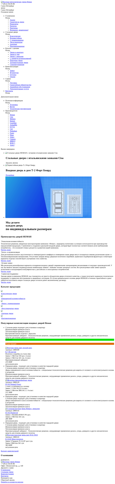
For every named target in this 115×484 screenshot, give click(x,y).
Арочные (13, 44)
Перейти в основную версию (12, 482)
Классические (15, 36)
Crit (11, 129)
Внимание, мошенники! (19, 30)
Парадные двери (16, 60)
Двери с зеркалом (16, 56)
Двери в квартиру (17, 52)
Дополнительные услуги (19, 89)
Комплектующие (7, 474)
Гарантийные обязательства (20, 85)
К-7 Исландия (10, 352)
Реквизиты (14, 24)
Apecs (12, 145)
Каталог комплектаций (10, 451)
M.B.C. (12, 143)
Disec (12, 135)
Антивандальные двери (19, 62)
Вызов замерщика (8, 149)
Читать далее (6, 250)
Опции (12, 77)
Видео (12, 107)
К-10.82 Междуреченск (14, 439)
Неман (12, 115)
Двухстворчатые (16, 42)
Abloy (12, 137)
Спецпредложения (17, 64)
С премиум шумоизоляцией (20, 58)
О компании (5, 470)
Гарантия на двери (17, 22)
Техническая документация (20, 109)
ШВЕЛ (12, 141)
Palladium (13, 131)
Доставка (13, 83)
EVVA (12, 127)
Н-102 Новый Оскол (13, 384)
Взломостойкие (16, 38)
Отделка (13, 75)
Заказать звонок (12, 163)
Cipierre (13, 139)
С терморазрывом (16, 40)
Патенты (13, 26)
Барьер (12, 121)
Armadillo (13, 125)
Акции (12, 20)
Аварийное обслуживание (20, 87)
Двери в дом (14, 54)
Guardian (13, 123)
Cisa (11, 117)
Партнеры (14, 28)
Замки (12, 71)
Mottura (12, 119)
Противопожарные (17, 46)
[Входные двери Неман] (10, 462)
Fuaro (12, 133)
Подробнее (10, 175)
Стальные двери (7, 472)
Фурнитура (14, 73)
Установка (14, 105)
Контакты (9, 91)
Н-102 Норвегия (11, 413)
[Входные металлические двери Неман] (16, 2)
